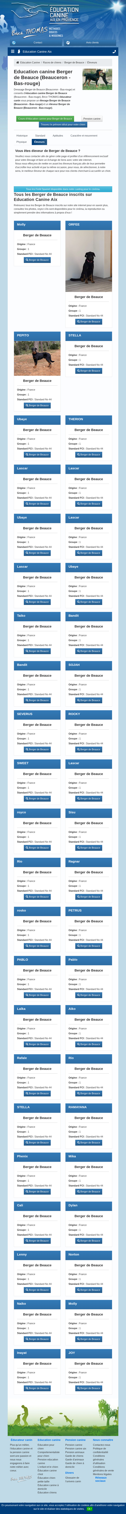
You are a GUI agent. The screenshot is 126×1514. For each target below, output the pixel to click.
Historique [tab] (22, 135)
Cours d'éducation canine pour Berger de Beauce (45, 118)
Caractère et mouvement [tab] (84, 135)
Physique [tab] (21, 142)
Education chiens (47, 1492)
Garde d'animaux (74, 1459)
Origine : (22, 244)
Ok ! (89, 1509)
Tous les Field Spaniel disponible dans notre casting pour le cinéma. (63, 189)
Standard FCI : (25, 254)
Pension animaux (74, 1452)
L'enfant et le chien (48, 1467)
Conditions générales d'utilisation (99, 1460)
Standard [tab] (40, 135)
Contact (38, 42)
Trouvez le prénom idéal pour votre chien (63, 124)
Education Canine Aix (37, 51)
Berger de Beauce (38, 260)
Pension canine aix (75, 1448)
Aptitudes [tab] (58, 135)
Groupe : (22, 249)
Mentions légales (102, 1474)
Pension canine (91, 118)
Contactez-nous (101, 1445)
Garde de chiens (74, 1456)
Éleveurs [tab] (39, 142)
